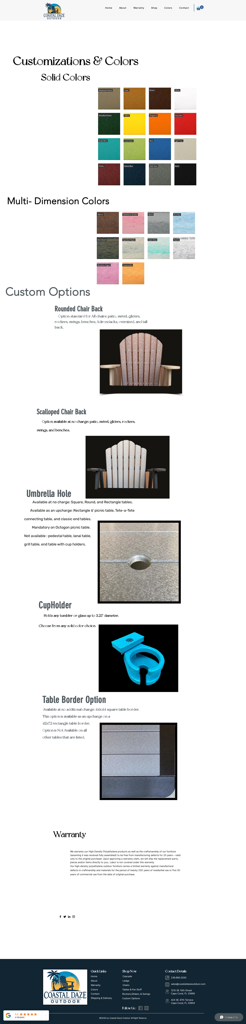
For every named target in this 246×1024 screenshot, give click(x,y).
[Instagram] (73, 916)
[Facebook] (60, 916)
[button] (122, 8)
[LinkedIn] (69, 916)
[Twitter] (64, 916)
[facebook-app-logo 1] (140, 1008)
